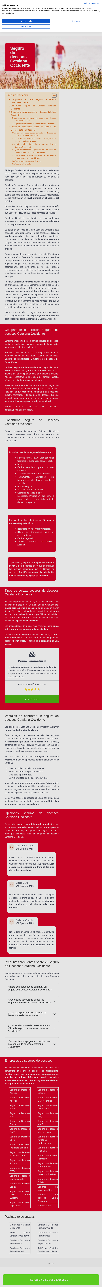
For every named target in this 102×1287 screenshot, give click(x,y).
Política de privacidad (92, 3)
